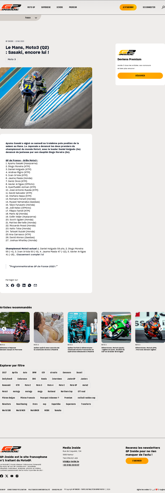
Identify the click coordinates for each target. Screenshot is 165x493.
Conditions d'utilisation (16, 489)
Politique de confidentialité (39, 489)
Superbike (46, 7)
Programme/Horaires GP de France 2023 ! (33, 266)
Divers (60, 7)
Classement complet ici (30, 255)
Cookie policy (57, 489)
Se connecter (149, 7)
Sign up (2, 489)
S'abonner (137, 461)
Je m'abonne (128, 7)
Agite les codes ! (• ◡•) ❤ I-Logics (151, 490)
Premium (73, 7)
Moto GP (31, 7)
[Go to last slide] (4, 329)
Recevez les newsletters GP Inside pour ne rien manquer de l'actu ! (143, 451)
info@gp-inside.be (71, 462)
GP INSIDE (9, 41)
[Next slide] (161, 329)
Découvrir (140, 76)
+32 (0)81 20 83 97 (71, 465)
